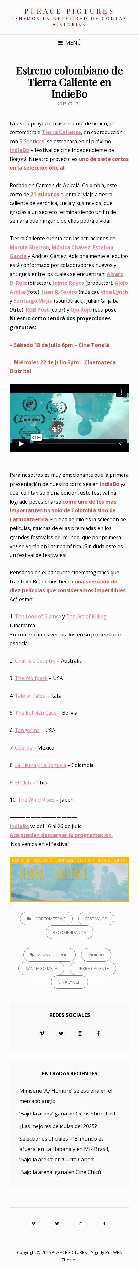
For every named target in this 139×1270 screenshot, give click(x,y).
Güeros (23, 747)
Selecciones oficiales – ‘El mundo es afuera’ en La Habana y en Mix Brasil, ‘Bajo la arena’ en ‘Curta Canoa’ (64, 1149)
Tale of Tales (30, 695)
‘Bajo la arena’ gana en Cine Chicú (60, 1172)
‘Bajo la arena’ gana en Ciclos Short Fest (67, 1113)
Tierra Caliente (93, 968)
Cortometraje (50, 919)
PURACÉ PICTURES (69, 10)
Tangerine (27, 730)
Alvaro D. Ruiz (53, 955)
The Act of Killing (86, 616)
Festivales (96, 919)
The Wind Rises (36, 799)
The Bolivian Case (36, 712)
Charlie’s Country (35, 660)
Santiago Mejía (41, 968)
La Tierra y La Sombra (40, 765)
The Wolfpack (31, 678)
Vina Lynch (114, 291)
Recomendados (69, 932)
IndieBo (96, 955)
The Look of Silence (38, 616)
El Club (23, 782)
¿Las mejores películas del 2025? (58, 1126)
